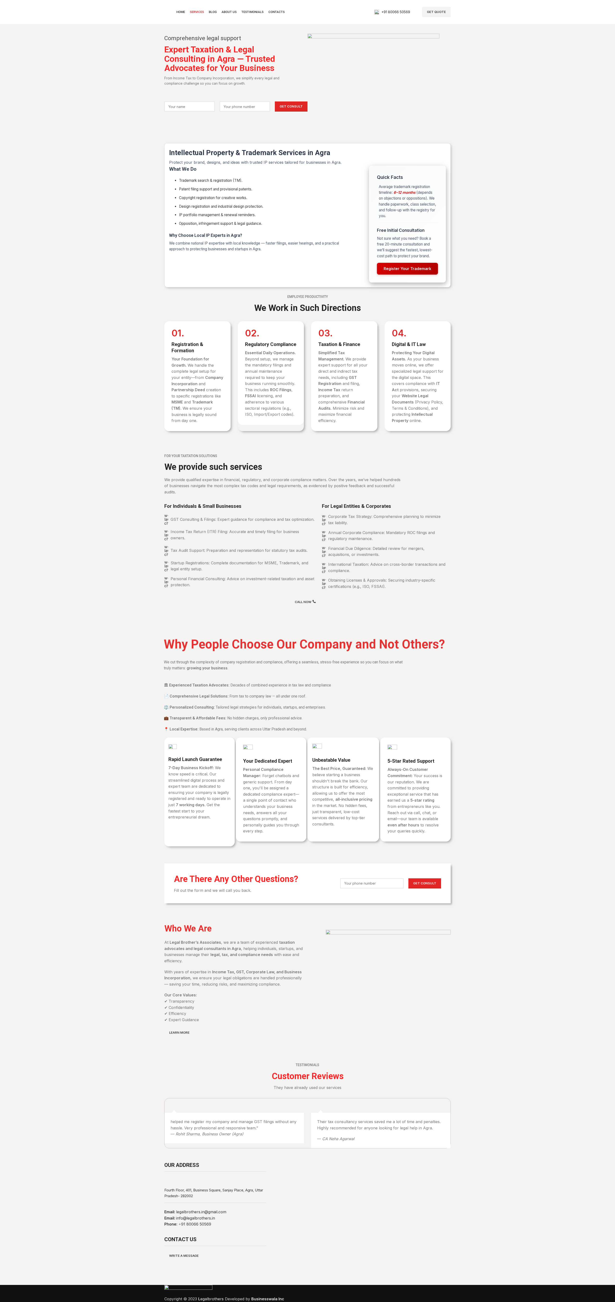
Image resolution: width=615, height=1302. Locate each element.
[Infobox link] (392, 12)
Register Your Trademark (407, 268)
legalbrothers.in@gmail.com (201, 1211)
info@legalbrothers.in (195, 1218)
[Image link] (188, 1290)
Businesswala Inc (267, 1298)
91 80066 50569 (196, 1224)
